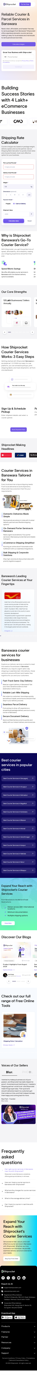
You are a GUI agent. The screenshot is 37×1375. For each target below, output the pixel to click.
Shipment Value (8, 210)
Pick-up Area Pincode (10, 163)
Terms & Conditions (8, 1352)
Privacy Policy (25, 61)
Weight (5, 182)
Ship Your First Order (11, 1253)
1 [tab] (14, 975)
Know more (8, 1039)
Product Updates (9, 955)
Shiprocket (18, 970)
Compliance (31, 1352)
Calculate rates (14, 221)
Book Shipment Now (18, 424)
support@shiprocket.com (12, 1282)
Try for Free (25, 4)
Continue (18, 67)
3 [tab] (23, 975)
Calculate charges (18, 44)
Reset (30, 221)
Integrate (7, 625)
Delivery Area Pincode (10, 173)
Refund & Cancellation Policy (19, 1354)
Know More (8, 917)
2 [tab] (18, 975)
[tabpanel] (16, 312)
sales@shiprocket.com (11, 1285)
